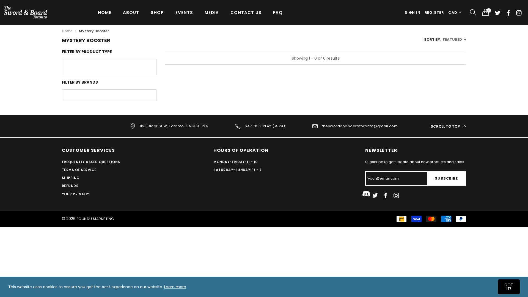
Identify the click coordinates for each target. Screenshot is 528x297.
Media (212, 12)
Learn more (175, 287)
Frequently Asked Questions (91, 162)
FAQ (278, 12)
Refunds (70, 185)
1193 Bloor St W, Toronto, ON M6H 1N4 (174, 126)
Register (434, 12)
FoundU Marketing (95, 218)
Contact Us (246, 12)
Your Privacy (75, 194)
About (131, 12)
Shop (157, 12)
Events (184, 12)
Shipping (71, 177)
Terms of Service (79, 169)
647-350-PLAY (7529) (265, 126)
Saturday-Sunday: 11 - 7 (237, 169)
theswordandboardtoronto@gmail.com (360, 126)
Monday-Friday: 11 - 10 (235, 162)
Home (104, 12)
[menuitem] (104, 12)
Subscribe (446, 178)
